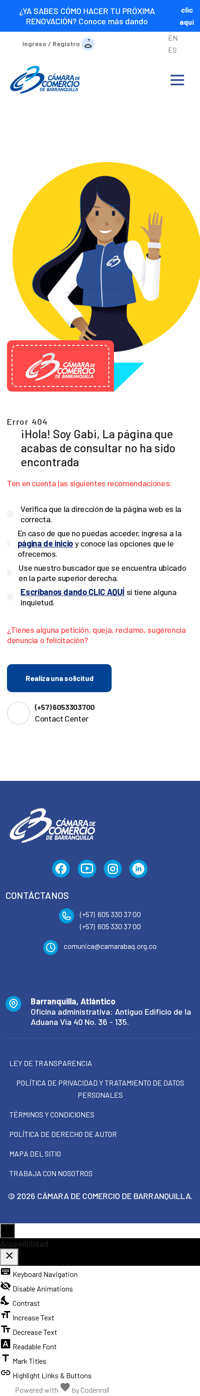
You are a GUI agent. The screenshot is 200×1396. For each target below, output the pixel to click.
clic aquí (187, 15)
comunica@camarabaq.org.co (110, 945)
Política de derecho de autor (63, 1133)
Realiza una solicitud (59, 677)
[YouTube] (87, 869)
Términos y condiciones (51, 1114)
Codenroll (94, 1389)
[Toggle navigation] (177, 80)
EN (173, 37)
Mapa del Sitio (35, 1153)
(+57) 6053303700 (65, 706)
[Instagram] (113, 869)
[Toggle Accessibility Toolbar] (7, 1230)
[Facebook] (61, 869)
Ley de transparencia (50, 1063)
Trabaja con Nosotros (51, 1173)
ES (172, 49)
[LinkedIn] (138, 869)
